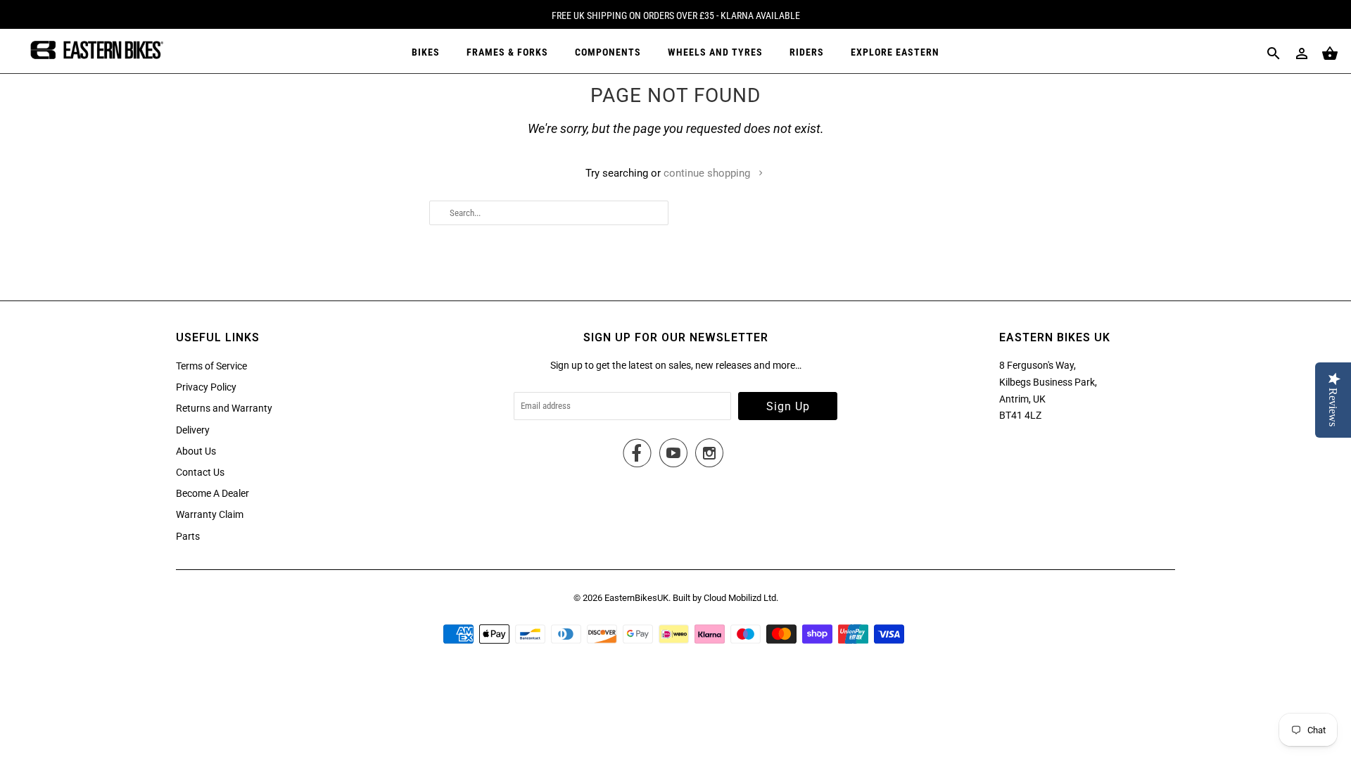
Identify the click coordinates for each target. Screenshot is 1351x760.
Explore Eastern (895, 52)
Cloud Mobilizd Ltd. (741, 598)
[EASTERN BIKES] (95, 51)
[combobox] (548, 213)
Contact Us (200, 472)
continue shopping (708, 173)
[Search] (1274, 53)
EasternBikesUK (636, 598)
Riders (806, 52)
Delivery (193, 430)
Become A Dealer (212, 493)
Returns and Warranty (224, 408)
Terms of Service (211, 366)
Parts (188, 536)
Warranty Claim (209, 514)
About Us (196, 451)
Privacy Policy (206, 387)
